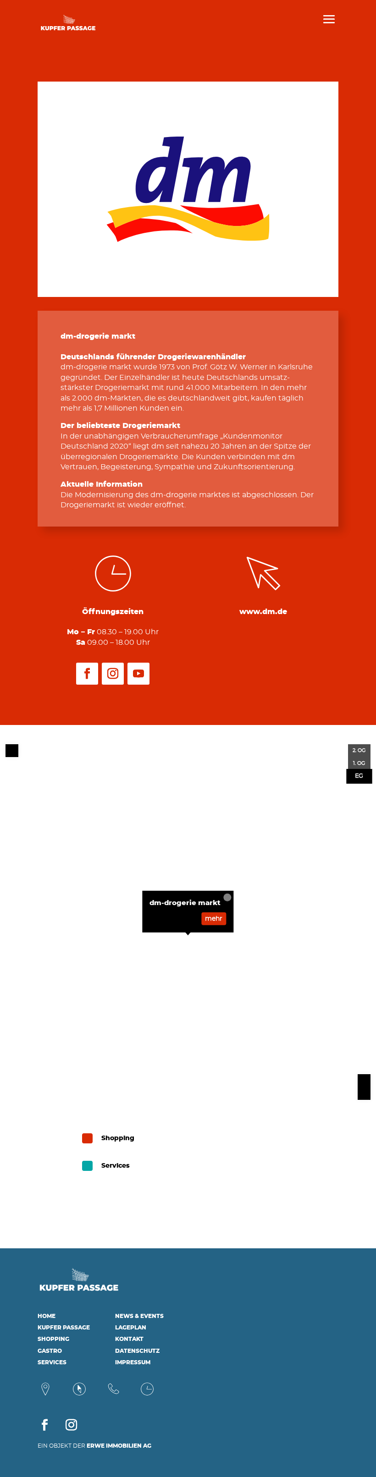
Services (52, 1362)
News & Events (139, 1316)
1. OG (359, 763)
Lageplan (130, 1327)
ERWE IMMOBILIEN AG (119, 1446)
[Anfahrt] (45, 1394)
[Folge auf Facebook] (87, 674)
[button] (20, 1457)
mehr (213, 918)
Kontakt (129, 1339)
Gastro (50, 1351)
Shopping (53, 1339)
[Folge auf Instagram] (113, 674)
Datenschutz (137, 1351)
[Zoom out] (364, 1093)
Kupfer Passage (64, 1327)
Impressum (132, 1362)
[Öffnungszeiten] (147, 1394)
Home (46, 1316)
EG (359, 776)
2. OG (359, 750)
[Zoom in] (364, 1080)
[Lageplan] (79, 1394)
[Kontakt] (113, 1394)
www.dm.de (263, 611)
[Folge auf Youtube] (138, 674)
